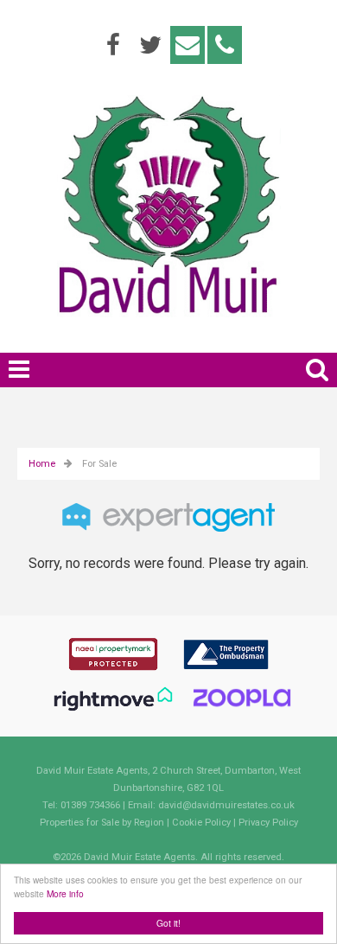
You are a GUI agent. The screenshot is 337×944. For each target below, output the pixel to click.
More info (65, 893)
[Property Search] (317, 367)
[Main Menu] (19, 369)
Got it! (168, 922)
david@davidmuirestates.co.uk (226, 805)
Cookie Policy (201, 822)
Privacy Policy (268, 822)
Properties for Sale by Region (102, 822)
